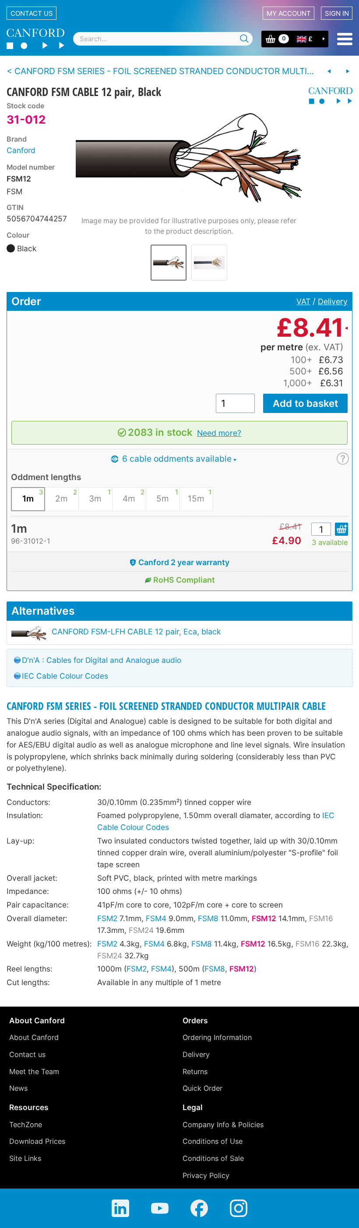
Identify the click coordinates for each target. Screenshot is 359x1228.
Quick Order (202, 1088)
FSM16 (321, 918)
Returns (195, 1071)
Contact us (32, 13)
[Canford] (327, 95)
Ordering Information (217, 1037)
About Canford (34, 1037)
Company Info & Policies (223, 1124)
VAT (303, 301)
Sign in (337, 13)
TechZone (25, 1124)
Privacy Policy (206, 1175)
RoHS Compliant (184, 579)
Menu (344, 39)
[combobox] (163, 39)
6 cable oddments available (176, 458)
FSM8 (208, 918)
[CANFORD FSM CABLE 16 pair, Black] (348, 71)
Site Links (25, 1158)
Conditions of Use (213, 1141)
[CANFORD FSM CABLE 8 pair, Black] (329, 71)
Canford (21, 150)
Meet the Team (34, 1071)
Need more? (219, 433)
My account (289, 13)
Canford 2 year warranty (183, 562)
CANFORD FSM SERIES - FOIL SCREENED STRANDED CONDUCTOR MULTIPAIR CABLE (166, 706)
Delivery (333, 301)
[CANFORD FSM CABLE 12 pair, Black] (189, 158)
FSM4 (156, 918)
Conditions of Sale (213, 1158)
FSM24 (141, 930)
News (18, 1088)
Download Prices (37, 1141)
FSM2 (107, 918)
